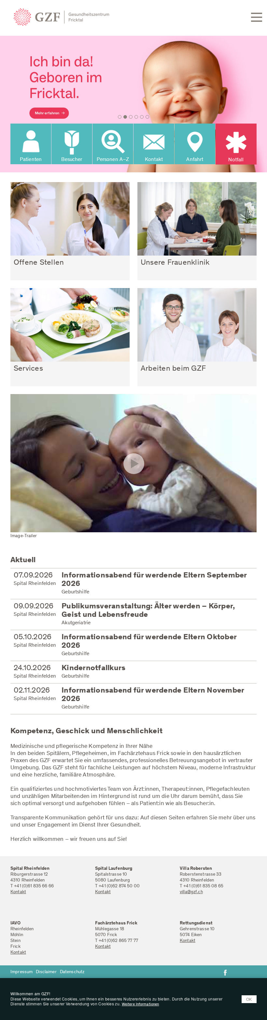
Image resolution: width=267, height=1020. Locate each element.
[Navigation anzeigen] (256, 17)
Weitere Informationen (140, 1004)
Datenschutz (72, 972)
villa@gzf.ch (191, 892)
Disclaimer (46, 972)
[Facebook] (225, 972)
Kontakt (18, 892)
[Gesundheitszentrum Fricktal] (52, 17)
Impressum (21, 972)
